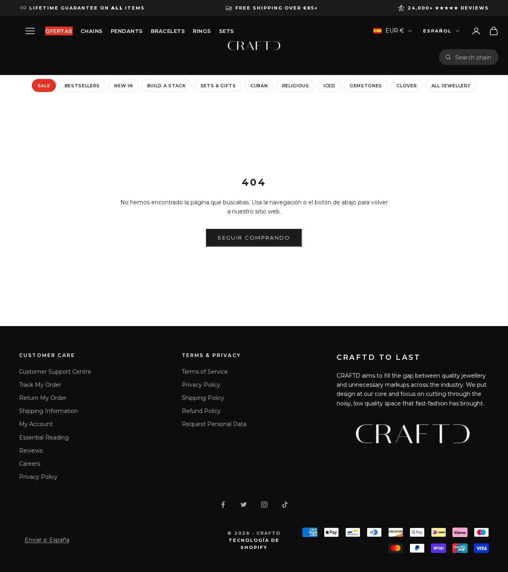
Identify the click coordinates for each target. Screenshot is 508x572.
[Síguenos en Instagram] (264, 505)
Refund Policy (201, 411)
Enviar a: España (47, 539)
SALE (44, 85)
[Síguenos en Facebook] (223, 505)
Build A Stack (166, 85)
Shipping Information (48, 411)
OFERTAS (59, 31)
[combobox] (474, 57)
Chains (92, 31)
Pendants (127, 31)
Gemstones (366, 85)
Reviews (30, 450)
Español (437, 31)
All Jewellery (451, 85)
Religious (295, 85)
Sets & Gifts (218, 85)
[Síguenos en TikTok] (285, 505)
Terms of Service (205, 371)
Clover (406, 85)
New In (123, 85)
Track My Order (40, 384)
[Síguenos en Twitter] (244, 505)
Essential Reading (44, 437)
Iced (329, 85)
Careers (29, 463)
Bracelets (168, 31)
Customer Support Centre (55, 371)
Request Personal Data (214, 424)
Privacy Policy (38, 476)
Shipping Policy (203, 397)
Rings (202, 31)
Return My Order (42, 397)
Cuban (258, 85)
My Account (36, 424)
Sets (226, 31)
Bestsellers (82, 85)
